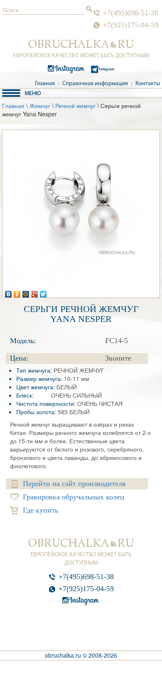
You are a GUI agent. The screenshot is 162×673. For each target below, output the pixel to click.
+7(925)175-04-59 (130, 25)
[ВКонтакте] (8, 292)
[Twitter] (43, 292)
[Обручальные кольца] (81, 44)
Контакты (147, 84)
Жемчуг (39, 105)
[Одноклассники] (17, 292)
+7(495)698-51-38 (130, 13)
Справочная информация (95, 84)
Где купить (40, 510)
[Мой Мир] (26, 292)
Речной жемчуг (75, 105)
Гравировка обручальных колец (73, 497)
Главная (45, 84)
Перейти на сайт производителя (74, 483)
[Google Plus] (34, 292)
